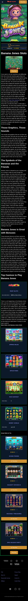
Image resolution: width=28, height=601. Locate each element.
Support (16, 575)
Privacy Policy (17, 572)
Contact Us (17, 578)
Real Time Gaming (14, 100)
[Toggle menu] (2, 2)
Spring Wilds (14, 344)
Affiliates (3, 581)
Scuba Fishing (14, 456)
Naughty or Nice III (14, 485)
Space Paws (14, 370)
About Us (3, 575)
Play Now (23, 2)
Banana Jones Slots (23, 48)
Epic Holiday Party (14, 542)
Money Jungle (14, 423)
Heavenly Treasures (14, 513)
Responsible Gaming (5, 578)
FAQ (2, 572)
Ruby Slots (14, 291)
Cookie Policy (17, 581)
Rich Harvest (14, 397)
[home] (11, 3)
